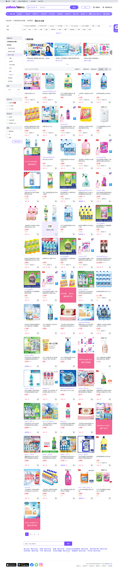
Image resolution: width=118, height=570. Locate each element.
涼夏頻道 (60, 14)
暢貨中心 (36, 14)
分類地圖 (110, 566)
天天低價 (52, 14)
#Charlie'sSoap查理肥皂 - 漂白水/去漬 (77, 549)
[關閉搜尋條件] (36, 7)
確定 (18, 94)
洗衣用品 (9, 45)
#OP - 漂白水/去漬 (45, 551)
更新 (111, 563)
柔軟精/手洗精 (11, 51)
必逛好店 (68, 14)
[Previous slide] (25, 81)
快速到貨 (44, 14)
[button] (25, 52)
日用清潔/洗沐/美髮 (12, 41)
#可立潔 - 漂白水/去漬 (94, 551)
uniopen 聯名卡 (96, 14)
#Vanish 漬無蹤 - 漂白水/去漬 (61, 551)
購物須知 (91, 566)
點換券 (20, 14)
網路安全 (98, 566)
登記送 (28, 14)
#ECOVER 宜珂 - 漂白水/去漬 (98, 549)
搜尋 (68, 543)
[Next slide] (39, 81)
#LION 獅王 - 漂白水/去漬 (31, 551)
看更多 (83, 14)
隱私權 (104, 566)
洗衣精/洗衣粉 (11, 48)
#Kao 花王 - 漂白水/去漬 (31, 549)
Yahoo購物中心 (15, 7)
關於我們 (85, 566)
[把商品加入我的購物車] (38, 102)
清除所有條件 (17, 141)
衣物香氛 (10, 78)
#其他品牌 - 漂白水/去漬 (79, 551)
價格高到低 (94, 69)
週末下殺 (76, 14)
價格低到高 (86, 69)
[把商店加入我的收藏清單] (56, 234)
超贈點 (108, 14)
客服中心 (78, 566)
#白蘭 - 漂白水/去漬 (58, 549)
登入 (85, 7)
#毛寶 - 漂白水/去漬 (45, 549)
